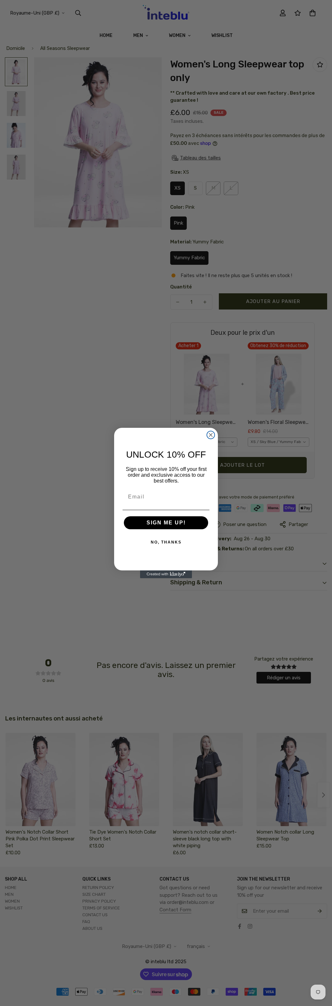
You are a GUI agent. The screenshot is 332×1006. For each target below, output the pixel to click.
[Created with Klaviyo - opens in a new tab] (166, 574)
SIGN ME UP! (166, 522)
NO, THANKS (166, 542)
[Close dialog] (211, 435)
